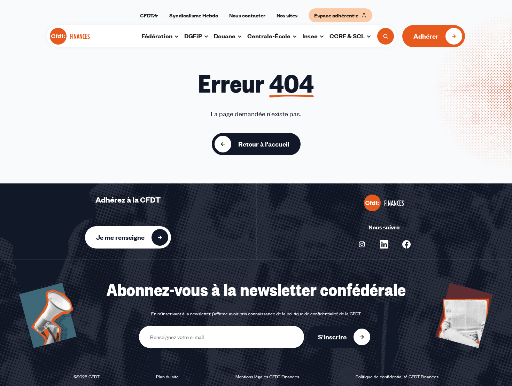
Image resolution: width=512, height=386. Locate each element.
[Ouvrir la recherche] (385, 36)
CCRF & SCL (347, 36)
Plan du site (167, 376)
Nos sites (287, 15)
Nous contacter (247, 15)
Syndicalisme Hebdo (193, 15)
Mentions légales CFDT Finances (267, 376)
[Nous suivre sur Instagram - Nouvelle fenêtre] (362, 244)
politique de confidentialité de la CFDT (323, 313)
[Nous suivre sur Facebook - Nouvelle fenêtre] (406, 244)
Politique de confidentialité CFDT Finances (397, 376)
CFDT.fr (149, 15)
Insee (310, 36)
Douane (224, 36)
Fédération (156, 36)
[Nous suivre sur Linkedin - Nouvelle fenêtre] (384, 244)
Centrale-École (268, 36)
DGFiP (193, 36)
